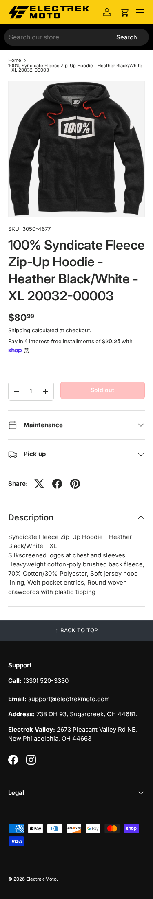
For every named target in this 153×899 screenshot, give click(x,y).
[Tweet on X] (39, 484)
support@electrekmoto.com (69, 699)
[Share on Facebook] (57, 484)
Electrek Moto (41, 879)
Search (126, 37)
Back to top (79, 630)
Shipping (19, 330)
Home (14, 60)
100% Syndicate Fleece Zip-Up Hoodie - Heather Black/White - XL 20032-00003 (75, 68)
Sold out (102, 389)
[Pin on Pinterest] (75, 484)
